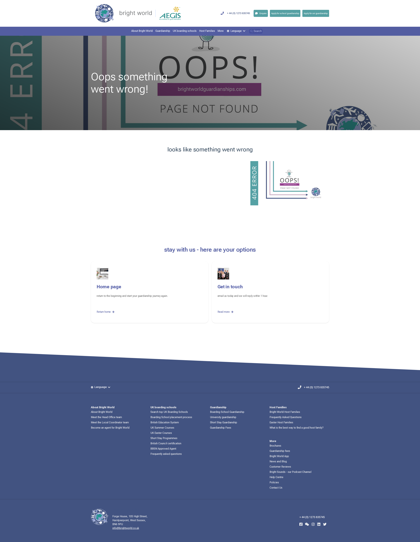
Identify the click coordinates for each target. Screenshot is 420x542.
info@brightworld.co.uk (125, 528)
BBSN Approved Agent (163, 448)
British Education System (164, 422)
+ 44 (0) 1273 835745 (238, 13)
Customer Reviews (280, 466)
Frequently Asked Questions (286, 417)
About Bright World (101, 412)
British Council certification (165, 443)
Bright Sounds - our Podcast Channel (290, 471)
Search (258, 31)
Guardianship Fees (220, 427)
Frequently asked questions (166, 453)
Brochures (275, 445)
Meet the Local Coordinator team (110, 422)
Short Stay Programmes (163, 438)
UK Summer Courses (162, 427)
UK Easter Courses (161, 432)
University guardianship (223, 417)
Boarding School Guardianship (227, 412)
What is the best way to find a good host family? (297, 427)
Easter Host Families (281, 422)
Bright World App (279, 456)
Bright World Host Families (285, 412)
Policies (274, 482)
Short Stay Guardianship (223, 422)
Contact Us (276, 487)
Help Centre (276, 477)
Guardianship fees (280, 451)
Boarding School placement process (171, 417)
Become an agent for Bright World (110, 427)
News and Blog (278, 461)
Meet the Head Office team (106, 417)
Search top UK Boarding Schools (169, 412)
